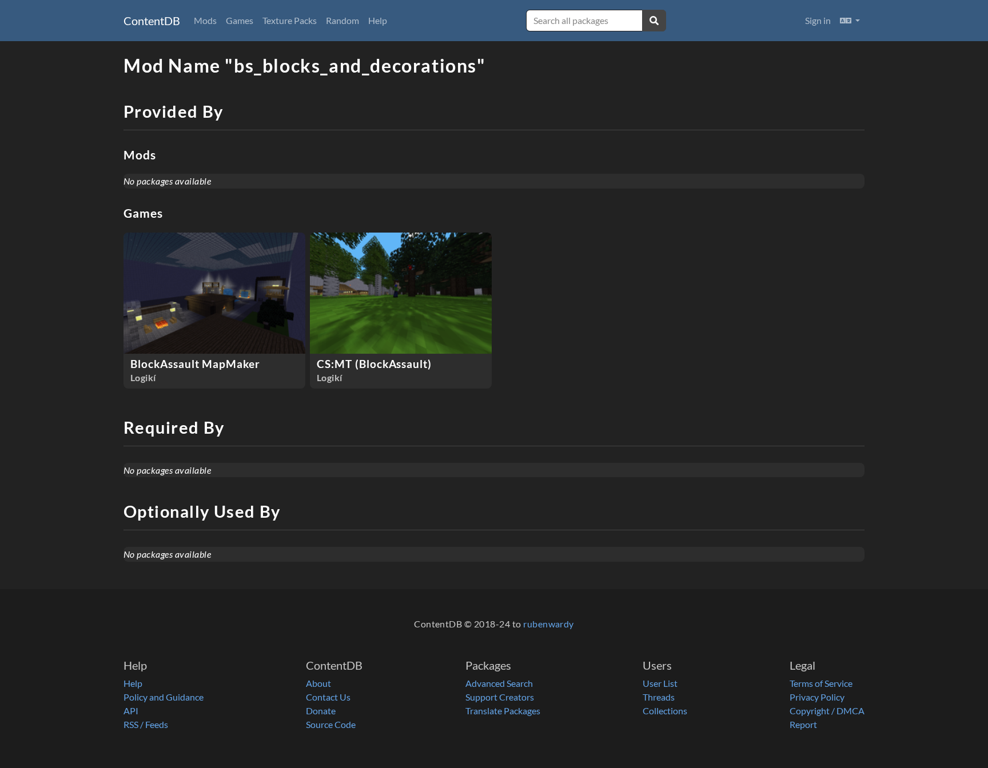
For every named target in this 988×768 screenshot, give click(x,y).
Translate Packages (502, 710)
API (131, 710)
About (318, 683)
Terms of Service (821, 683)
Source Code (331, 724)
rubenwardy (548, 623)
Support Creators (499, 696)
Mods (205, 20)
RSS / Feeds (146, 724)
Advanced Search (499, 683)
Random (342, 20)
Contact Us (328, 696)
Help (377, 20)
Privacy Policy (817, 696)
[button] (850, 20)
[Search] (654, 20)
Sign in (818, 20)
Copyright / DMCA (827, 710)
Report (803, 724)
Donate (321, 710)
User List (660, 683)
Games (239, 20)
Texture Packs (289, 20)
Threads (659, 696)
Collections (665, 710)
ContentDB (152, 20)
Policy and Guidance (164, 696)
